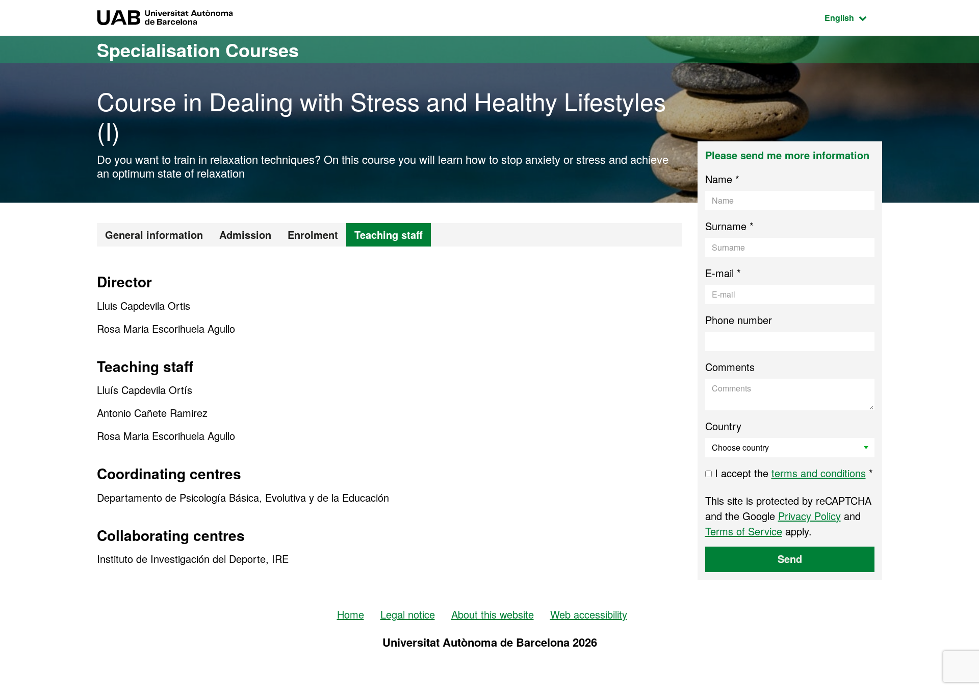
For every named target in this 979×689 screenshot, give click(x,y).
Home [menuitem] (350, 614)
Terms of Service (743, 531)
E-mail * (723, 272)
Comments (730, 366)
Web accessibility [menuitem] (588, 614)
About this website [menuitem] (492, 614)
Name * (722, 178)
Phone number (738, 319)
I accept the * (792, 472)
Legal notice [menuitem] (407, 614)
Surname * (729, 225)
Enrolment (313, 234)
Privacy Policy (809, 515)
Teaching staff (388, 234)
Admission (245, 234)
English (853, 17)
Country (723, 426)
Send (790, 558)
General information (154, 234)
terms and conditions (818, 472)
